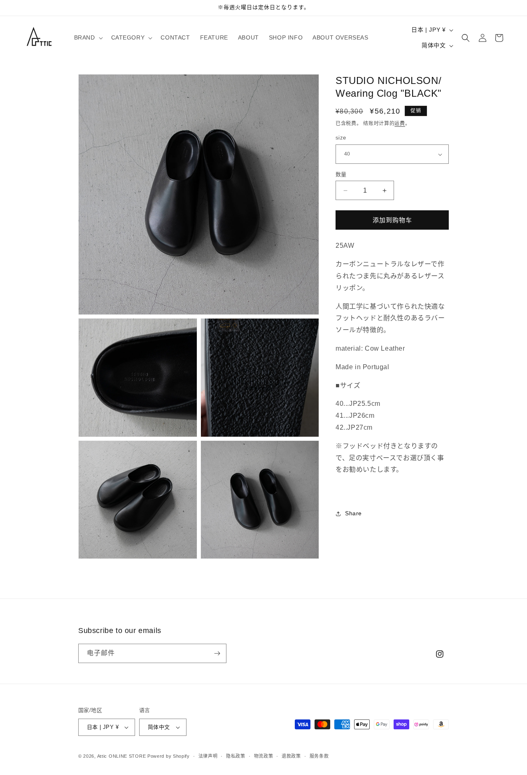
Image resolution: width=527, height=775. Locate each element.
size (341, 138)
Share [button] (353, 513)
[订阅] (217, 653)
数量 (341, 174)
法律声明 (208, 756)
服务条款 (319, 756)
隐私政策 (235, 756)
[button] (87, 37)
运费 (399, 123)
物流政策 (263, 756)
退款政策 (291, 756)
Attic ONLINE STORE (121, 756)
